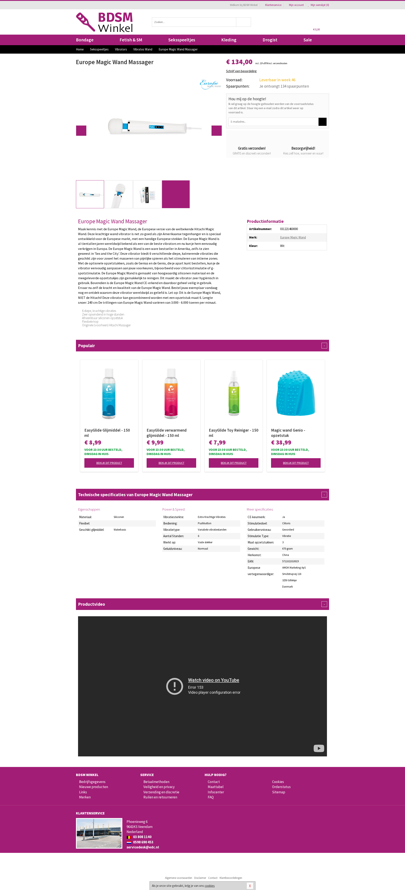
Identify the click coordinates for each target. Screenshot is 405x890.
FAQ (211, 797)
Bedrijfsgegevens (92, 781)
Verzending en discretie (161, 792)
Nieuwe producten (93, 786)
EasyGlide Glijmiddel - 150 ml (107, 433)
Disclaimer (200, 878)
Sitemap (278, 792)
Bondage (84, 40)
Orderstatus (281, 786)
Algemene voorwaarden (178, 878)
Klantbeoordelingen (231, 878)
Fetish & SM (131, 40)
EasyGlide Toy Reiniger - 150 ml (233, 433)
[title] (210, 84)
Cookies (278, 781)
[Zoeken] (243, 22)
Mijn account (296, 5)
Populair (201, 345)
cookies (210, 886)
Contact (214, 781)
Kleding (228, 40)
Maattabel (216, 786)
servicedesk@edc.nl (143, 847)
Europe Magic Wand (293, 237)
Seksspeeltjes (181, 40)
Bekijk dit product (109, 463)
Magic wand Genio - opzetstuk (288, 433)
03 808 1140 (141, 836)
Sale (308, 40)
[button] (81, 130)
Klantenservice (273, 5)
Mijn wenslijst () (319, 5)
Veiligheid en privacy (159, 786)
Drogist (270, 40)
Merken (85, 797)
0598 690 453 (142, 842)
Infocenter (216, 792)
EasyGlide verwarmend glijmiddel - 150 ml (167, 433)
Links (83, 792)
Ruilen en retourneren (160, 797)
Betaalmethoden (156, 781)
